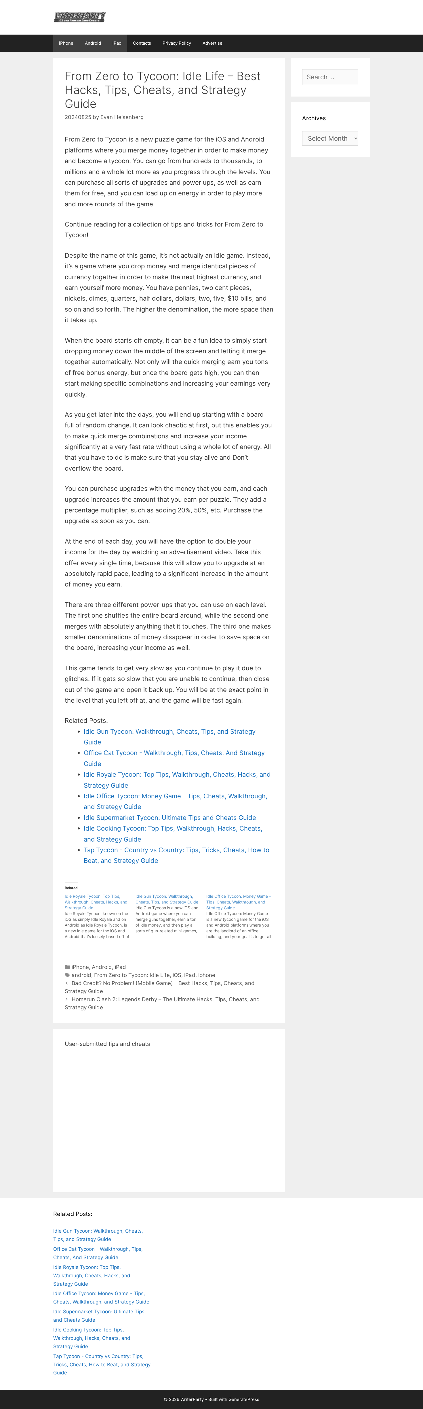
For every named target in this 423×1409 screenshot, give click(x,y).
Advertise (212, 43)
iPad (117, 43)
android (81, 975)
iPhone (66, 43)
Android (93, 43)
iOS (177, 975)
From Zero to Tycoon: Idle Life (132, 975)
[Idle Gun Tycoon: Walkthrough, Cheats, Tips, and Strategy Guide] (171, 913)
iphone (206, 975)
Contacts (142, 43)
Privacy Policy (177, 43)
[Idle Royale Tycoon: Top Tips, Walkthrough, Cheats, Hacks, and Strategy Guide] (100, 916)
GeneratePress (243, 1399)
